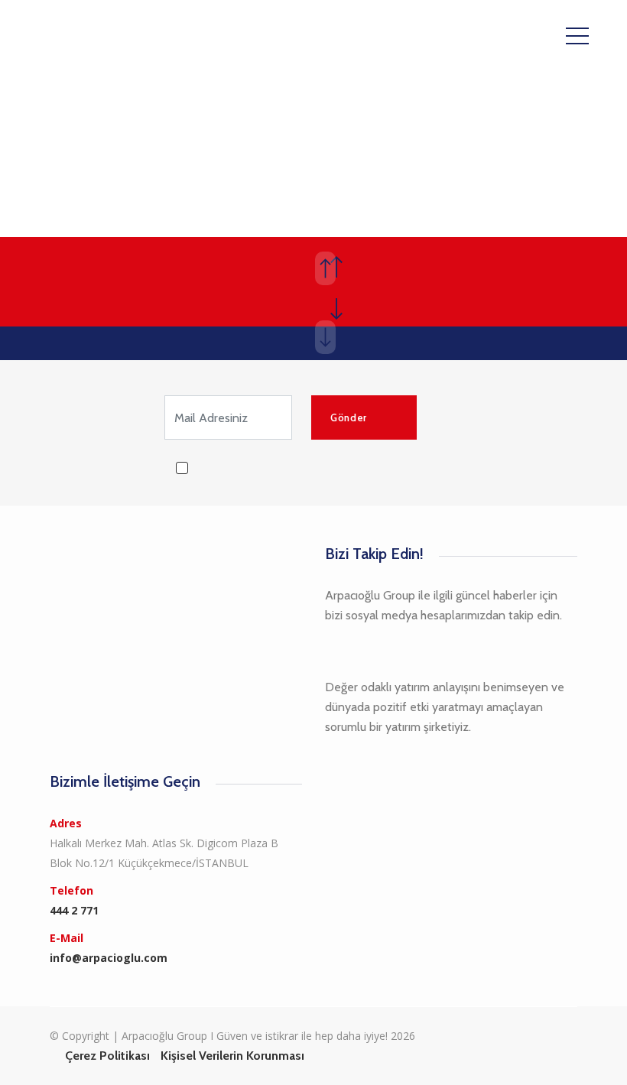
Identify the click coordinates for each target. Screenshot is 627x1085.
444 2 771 (74, 910)
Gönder (348, 417)
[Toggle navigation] (577, 35)
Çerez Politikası (107, 1055)
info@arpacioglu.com (108, 957)
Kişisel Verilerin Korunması (232, 1055)
